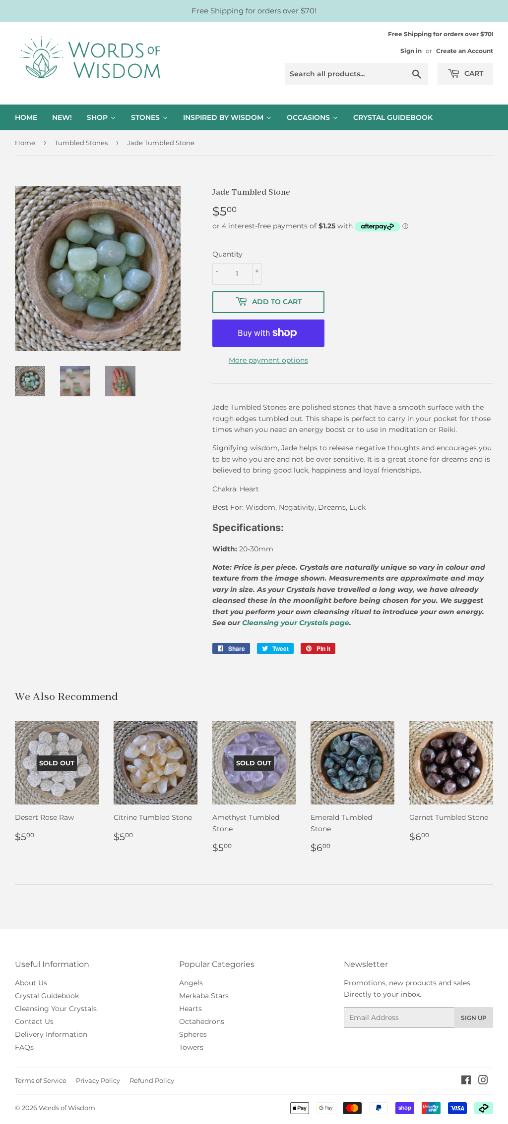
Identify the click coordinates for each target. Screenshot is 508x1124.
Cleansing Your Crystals (56, 1008)
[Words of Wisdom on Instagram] (483, 1081)
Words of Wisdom (67, 1108)
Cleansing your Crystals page (295, 622)
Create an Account (464, 50)
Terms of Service (40, 1080)
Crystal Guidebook (47, 995)
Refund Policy (151, 1080)
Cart (472, 73)
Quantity (227, 254)
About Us (31, 982)
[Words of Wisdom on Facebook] (466, 1081)
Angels (191, 982)
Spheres (193, 1034)
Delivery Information (51, 1034)
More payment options (268, 360)
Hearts (190, 1008)
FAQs (24, 1047)
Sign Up (474, 1017)
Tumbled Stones (81, 143)
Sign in (411, 50)
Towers (191, 1047)
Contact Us (34, 1021)
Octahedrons (201, 1021)
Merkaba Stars (204, 995)
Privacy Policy (98, 1080)
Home (25, 143)
